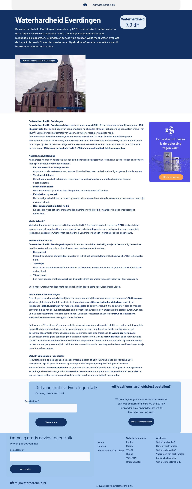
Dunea (129, 453)
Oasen (129, 445)
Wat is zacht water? (166, 449)
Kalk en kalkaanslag (166, 457)
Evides (129, 441)
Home (101, 442)
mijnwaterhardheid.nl (104, 4)
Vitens (129, 449)
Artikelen (161, 437)
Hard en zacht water (166, 445)
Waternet (131, 457)
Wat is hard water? (166, 441)
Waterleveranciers (136, 437)
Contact (102, 446)
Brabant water (133, 461)
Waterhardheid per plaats (111, 450)
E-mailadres (31, 401)
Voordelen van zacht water (170, 453)
